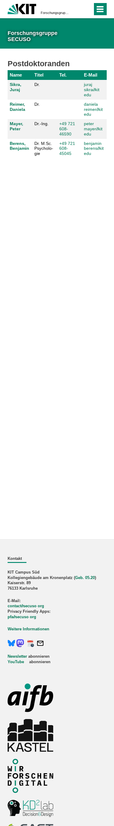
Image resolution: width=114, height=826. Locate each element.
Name (16, 74)
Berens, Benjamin (19, 146)
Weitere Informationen (28, 629)
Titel (38, 74)
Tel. (63, 74)
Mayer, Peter (16, 126)
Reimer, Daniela (17, 107)
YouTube (16, 662)
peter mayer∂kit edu (93, 128)
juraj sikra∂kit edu (91, 89)
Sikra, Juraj (15, 87)
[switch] (77, 9)
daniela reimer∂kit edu (93, 109)
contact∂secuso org (26, 606)
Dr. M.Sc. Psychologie (43, 148)
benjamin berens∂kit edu (94, 148)
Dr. (37, 84)
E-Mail (90, 74)
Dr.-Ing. (41, 123)
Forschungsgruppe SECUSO (55, 13)
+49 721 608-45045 (67, 148)
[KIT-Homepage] (22, 8)
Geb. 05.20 (85, 578)
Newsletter (17, 656)
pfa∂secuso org (22, 617)
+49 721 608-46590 (67, 128)
